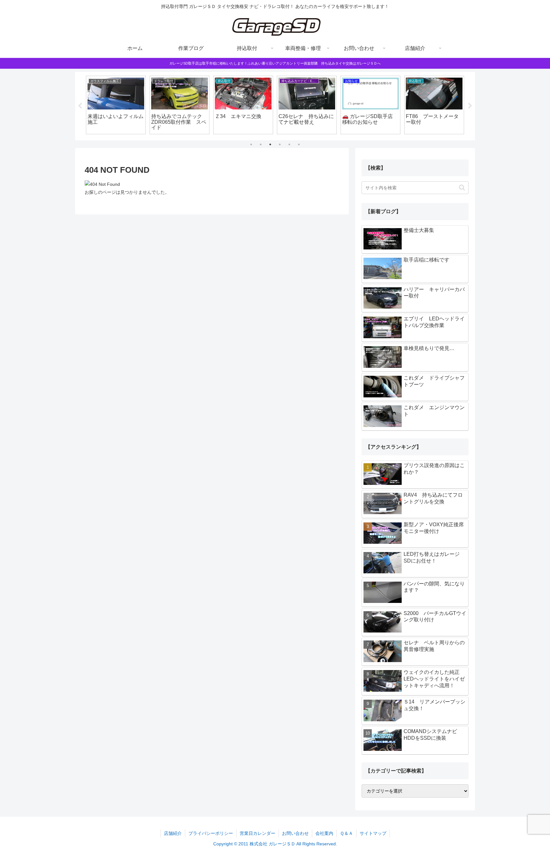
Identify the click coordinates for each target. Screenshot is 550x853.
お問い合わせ (295, 833)
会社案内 (324, 833)
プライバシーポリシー (210, 833)
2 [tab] (260, 144)
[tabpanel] (116, 105)
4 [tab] (280, 144)
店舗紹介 (173, 833)
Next (470, 106)
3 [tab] (270, 144)
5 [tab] (289, 144)
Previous (80, 106)
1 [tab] (251, 144)
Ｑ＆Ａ (346, 833)
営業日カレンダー (257, 833)
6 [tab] (299, 144)
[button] (462, 187)
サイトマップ (373, 833)
